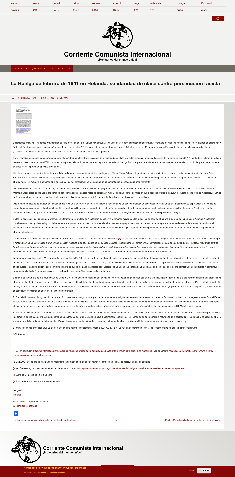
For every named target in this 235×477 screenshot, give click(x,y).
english (14, 3)
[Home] (117, 35)
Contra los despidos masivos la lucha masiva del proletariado (45, 419)
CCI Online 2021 (48, 98)
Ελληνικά (206, 3)
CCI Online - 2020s (28, 98)
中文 (136, 9)
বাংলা (152, 9)
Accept (192, 470)
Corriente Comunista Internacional (117, 54)
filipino (116, 9)
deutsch (57, 3)
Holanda (17, 394)
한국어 (76, 9)
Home (13, 98)
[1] (35, 142)
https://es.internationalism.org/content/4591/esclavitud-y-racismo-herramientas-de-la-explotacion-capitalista (132, 368)
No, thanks (204, 470)
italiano (76, 3)
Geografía (18, 390)
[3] (59, 166)
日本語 (95, 9)
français (36, 3)
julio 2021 (64, 98)
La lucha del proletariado (25, 405)
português (182, 3)
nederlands (155, 3)
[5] (14, 381)
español (117, 3)
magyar (180, 9)
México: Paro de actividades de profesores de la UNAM (192, 419)
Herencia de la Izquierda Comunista (30, 401)
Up (116, 419)
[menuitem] (20, 68)
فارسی (56, 9)
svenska (96, 3)
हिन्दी (35, 9)
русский (15, 9)
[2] (83, 147)
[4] (29, 177)
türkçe (136, 3)
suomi (204, 9)
